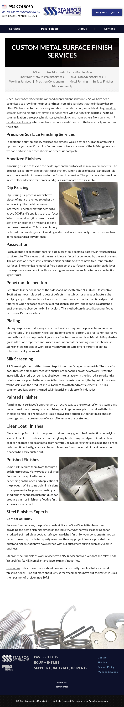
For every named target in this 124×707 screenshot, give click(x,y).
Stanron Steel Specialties (29, 99)
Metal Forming (78, 81)
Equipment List (47, 662)
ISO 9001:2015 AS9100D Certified (19, 16)
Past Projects (46, 657)
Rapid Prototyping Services (86, 77)
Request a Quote (107, 12)
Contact (103, 657)
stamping (12, 112)
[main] (62, 312)
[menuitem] (14, 29)
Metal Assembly (62, 86)
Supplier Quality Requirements (60, 668)
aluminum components (97, 166)
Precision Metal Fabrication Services (69, 72)
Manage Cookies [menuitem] (108, 671)
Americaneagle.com (98, 701)
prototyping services (49, 112)
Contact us (13, 568)
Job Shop (35, 72)
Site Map (103, 662)
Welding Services (20, 81)
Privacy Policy (106, 666)
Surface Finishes (103, 81)
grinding (24, 112)
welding (111, 108)
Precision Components (50, 81)
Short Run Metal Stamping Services (42, 77)
